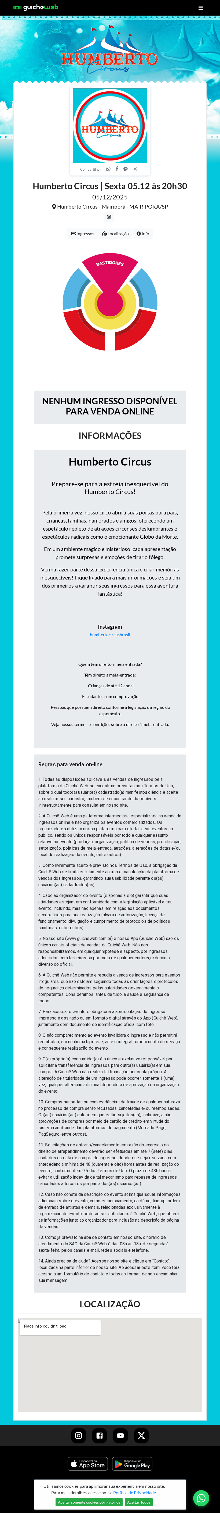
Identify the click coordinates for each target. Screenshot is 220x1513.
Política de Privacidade (134, 1492)
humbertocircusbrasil (110, 634)
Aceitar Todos (138, 1502)
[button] (110, 764)
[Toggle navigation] (201, 8)
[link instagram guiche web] (78, 1435)
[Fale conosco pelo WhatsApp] (201, 1498)
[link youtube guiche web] (120, 1435)
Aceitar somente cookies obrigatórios (89, 1502)
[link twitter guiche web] (141, 1435)
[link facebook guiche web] (99, 1435)
